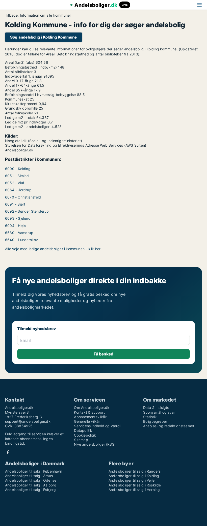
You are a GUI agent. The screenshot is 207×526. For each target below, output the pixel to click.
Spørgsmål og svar (159, 412)
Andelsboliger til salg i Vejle (131, 480)
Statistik (150, 417)
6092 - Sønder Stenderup (27, 211)
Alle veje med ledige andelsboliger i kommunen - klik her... (54, 249)
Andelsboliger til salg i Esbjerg (30, 489)
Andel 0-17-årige (19, 81)
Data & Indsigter (157, 407)
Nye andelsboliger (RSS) (95, 444)
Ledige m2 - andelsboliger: (27, 126)
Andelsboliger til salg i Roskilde (135, 485)
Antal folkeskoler (19, 113)
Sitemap (81, 440)
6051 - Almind (17, 176)
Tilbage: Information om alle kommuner (38, 15)
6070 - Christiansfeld (23, 197)
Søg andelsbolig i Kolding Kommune (43, 37)
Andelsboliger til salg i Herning (134, 489)
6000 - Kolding (18, 169)
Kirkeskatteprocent (21, 104)
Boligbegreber (155, 421)
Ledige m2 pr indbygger (25, 122)
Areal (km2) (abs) (19, 62)
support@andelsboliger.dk (27, 421)
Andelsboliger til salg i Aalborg (30, 485)
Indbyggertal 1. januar (23, 76)
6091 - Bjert (15, 204)
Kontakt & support (89, 412)
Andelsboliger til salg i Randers (135, 471)
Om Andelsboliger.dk (91, 407)
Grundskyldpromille (21, 108)
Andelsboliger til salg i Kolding (134, 476)
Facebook (8, 452)
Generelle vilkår (87, 421)
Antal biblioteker (19, 72)
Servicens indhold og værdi (97, 426)
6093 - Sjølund (18, 218)
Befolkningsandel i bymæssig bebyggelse (40, 94)
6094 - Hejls (15, 225)
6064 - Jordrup (18, 190)
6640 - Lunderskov (21, 240)
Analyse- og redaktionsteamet (168, 426)
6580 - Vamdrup (19, 233)
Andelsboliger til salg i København (33, 471)
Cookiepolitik (85, 435)
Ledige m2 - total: (20, 117)
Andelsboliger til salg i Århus (29, 476)
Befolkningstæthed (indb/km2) (31, 67)
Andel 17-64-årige (20, 85)
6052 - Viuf (14, 183)
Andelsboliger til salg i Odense (30, 480)
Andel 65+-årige (19, 90)
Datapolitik (83, 430)
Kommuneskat (17, 99)
